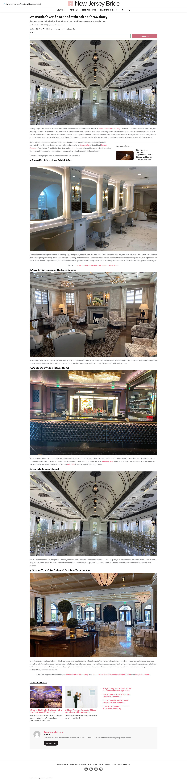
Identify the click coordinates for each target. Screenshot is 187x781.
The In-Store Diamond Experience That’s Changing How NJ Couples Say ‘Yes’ (144, 154)
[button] (129, 10)
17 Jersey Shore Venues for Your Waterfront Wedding (116, 707)
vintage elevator (107, 461)
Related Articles (38, 682)
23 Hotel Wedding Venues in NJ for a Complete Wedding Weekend (80, 711)
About (101, 764)
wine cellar (71, 464)
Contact (107, 764)
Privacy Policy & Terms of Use (121, 764)
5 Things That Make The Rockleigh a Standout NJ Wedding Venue (46, 711)
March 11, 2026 (42, 25)
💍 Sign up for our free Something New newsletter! (22, 4)
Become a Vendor (62, 764)
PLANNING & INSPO (108, 10)
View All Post (51, 743)
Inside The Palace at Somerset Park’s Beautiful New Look (116, 701)
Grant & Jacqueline (110, 674)
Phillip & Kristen (125, 674)
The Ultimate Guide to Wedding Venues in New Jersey (97, 265)
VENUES (60, 10)
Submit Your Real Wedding (78, 764)
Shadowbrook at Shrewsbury (109, 128)
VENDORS (74, 10)
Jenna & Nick (98, 674)
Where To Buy (92, 764)
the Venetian (84, 145)
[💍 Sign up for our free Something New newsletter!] (93, 4)
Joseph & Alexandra (142, 674)
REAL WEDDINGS (89, 10)
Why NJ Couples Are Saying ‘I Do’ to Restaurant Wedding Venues (117, 689)
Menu (122, 10)
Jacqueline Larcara (56, 25)
